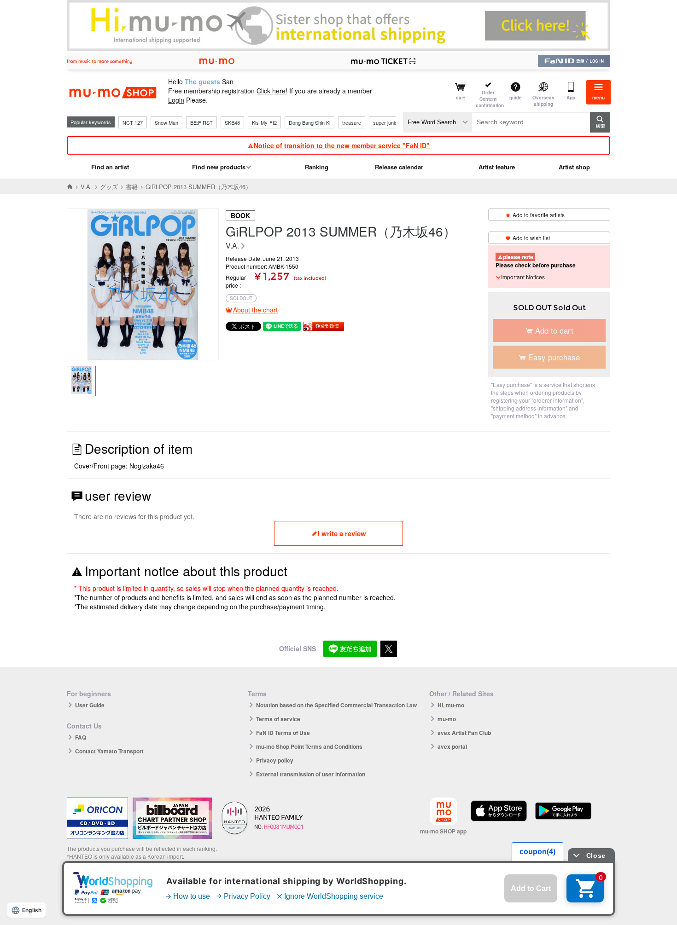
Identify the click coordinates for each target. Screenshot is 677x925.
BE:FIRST (201, 122)
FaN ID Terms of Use (283, 732)
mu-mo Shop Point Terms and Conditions (309, 746)
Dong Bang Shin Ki (309, 122)
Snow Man (166, 122)
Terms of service (278, 719)
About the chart (255, 309)
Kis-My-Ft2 (264, 122)
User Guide (90, 705)
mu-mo (447, 719)
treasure (351, 122)
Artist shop (574, 166)
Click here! (272, 90)
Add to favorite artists (539, 215)
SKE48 (232, 122)
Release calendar (399, 166)
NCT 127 (133, 122)
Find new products (218, 166)
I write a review (342, 533)
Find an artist (110, 166)
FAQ (80, 737)
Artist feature (497, 166)
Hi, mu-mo (451, 705)
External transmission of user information (310, 774)
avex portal (452, 746)
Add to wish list (531, 238)
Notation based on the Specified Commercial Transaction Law (336, 705)
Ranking (316, 166)
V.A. (86, 186)
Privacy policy (274, 760)
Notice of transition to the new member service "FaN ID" (342, 145)
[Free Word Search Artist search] (437, 122)
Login (176, 99)
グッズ (109, 186)
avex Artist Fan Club (464, 732)
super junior (386, 122)
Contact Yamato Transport (109, 751)
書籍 (132, 186)
